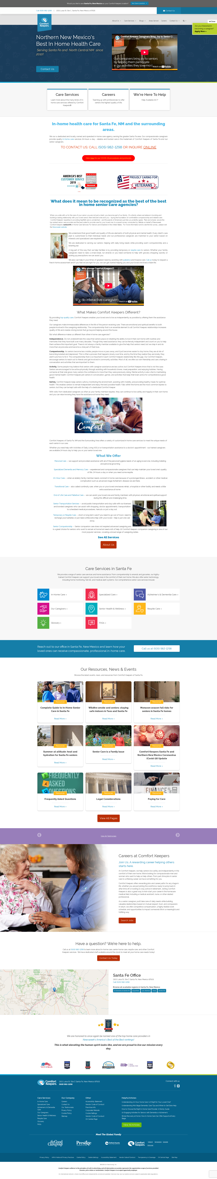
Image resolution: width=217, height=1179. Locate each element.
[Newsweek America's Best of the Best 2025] (88, 1068)
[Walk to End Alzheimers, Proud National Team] (129, 1067)
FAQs (39, 1124)
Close (213, 21)
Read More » (60, 718)
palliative (127, 260)
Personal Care (60, 461)
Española (135, 990)
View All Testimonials (108, 836)
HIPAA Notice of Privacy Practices (63, 1157)
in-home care (68, 139)
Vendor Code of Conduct (95, 1104)
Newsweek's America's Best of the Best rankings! (108, 1039)
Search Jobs (127, 920)
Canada (165, 1142)
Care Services (129, 21)
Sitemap (64, 1116)
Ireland (150, 1142)
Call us (149, 260)
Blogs (141, 21)
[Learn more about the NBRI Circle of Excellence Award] (171, 1068)
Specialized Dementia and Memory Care (71, 469)
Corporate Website (92, 1110)
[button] (116, 21)
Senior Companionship (62, 526)
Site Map (174, 1157)
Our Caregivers (42, 1112)
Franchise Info (91, 1107)
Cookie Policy (66, 1113)
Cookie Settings (91, 1113)
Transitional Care (61, 486)
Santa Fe (162, 990)
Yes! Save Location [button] (138, 3)
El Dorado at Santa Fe (122, 990)
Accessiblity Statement (94, 1101)
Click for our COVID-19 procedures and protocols (108, 158)
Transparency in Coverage (146, 1157)
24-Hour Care (59, 478)
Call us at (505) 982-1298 (157, 648)
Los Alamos (146, 990)
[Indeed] (175, 1086)
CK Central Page (91, 1119)
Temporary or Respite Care (64, 515)
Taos (154, 990)
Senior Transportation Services (66, 503)
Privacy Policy (66, 1110)
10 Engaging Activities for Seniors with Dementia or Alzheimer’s (145, 1112)
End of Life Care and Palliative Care (68, 495)
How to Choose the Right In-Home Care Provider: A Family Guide (145, 1109)
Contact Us (174, 21)
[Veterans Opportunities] (46, 1068)
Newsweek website (60, 227)
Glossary (40, 1121)
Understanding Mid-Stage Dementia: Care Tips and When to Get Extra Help (149, 1105)
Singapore (158, 1142)
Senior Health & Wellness (46, 1115)
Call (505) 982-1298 (44, 11)
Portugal (150, 1145)
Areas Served (153, 21)
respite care (135, 250)
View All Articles (131, 1125)
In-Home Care (42, 1101)
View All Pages (108, 818)
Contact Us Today (108, 958)
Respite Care (42, 1118)
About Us (115, 21)
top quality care (66, 317)
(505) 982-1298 (110, 147)
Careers (164, 21)
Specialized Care (43, 1104)
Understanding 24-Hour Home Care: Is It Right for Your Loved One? (146, 1102)
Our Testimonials (67, 1107)
